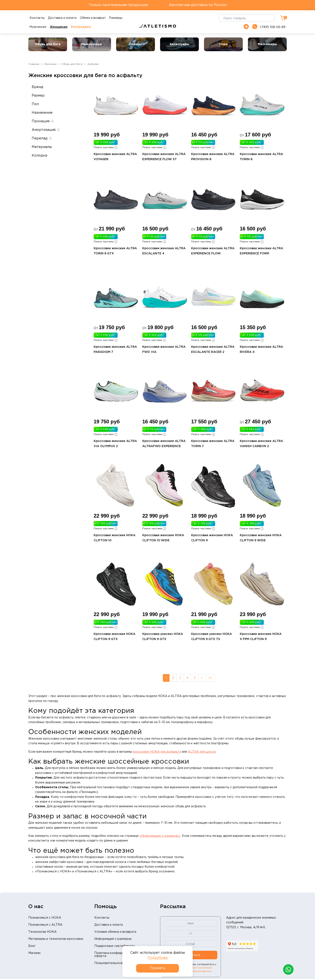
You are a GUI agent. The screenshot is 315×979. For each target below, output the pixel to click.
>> (210, 678)
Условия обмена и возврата (115, 932)
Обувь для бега (72, 64)
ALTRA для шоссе (202, 752)
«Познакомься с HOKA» (53, 871)
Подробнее (157, 958)
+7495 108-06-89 (272, 27)
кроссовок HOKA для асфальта (157, 752)
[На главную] (157, 26)
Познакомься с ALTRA (45, 925)
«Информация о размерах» (160, 836)
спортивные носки (49, 867)
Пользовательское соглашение (118, 963)
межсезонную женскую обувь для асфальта (172, 806)
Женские (50, 64)
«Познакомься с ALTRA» (93, 871)
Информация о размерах (113, 939)
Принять (157, 968)
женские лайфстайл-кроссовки (59, 862)
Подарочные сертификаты (114, 946)
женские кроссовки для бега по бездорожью (69, 857)
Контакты (101, 917)
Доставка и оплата (108, 925)
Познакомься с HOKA (44, 917)
